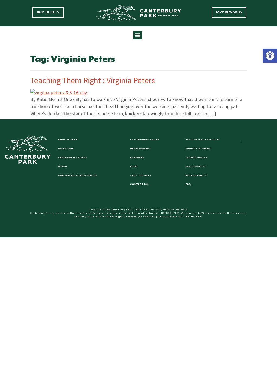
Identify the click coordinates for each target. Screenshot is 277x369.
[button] (270, 56)
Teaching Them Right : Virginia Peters (92, 80)
